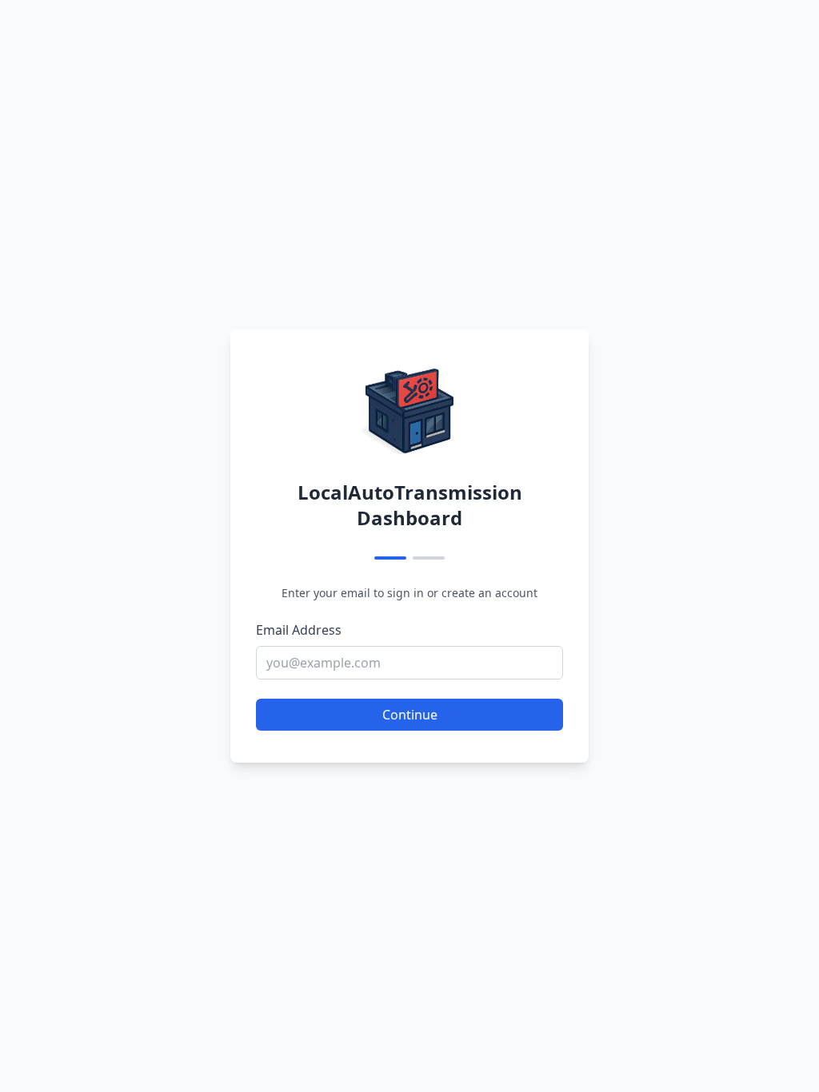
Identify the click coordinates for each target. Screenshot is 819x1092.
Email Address (299, 630)
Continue (409, 714)
